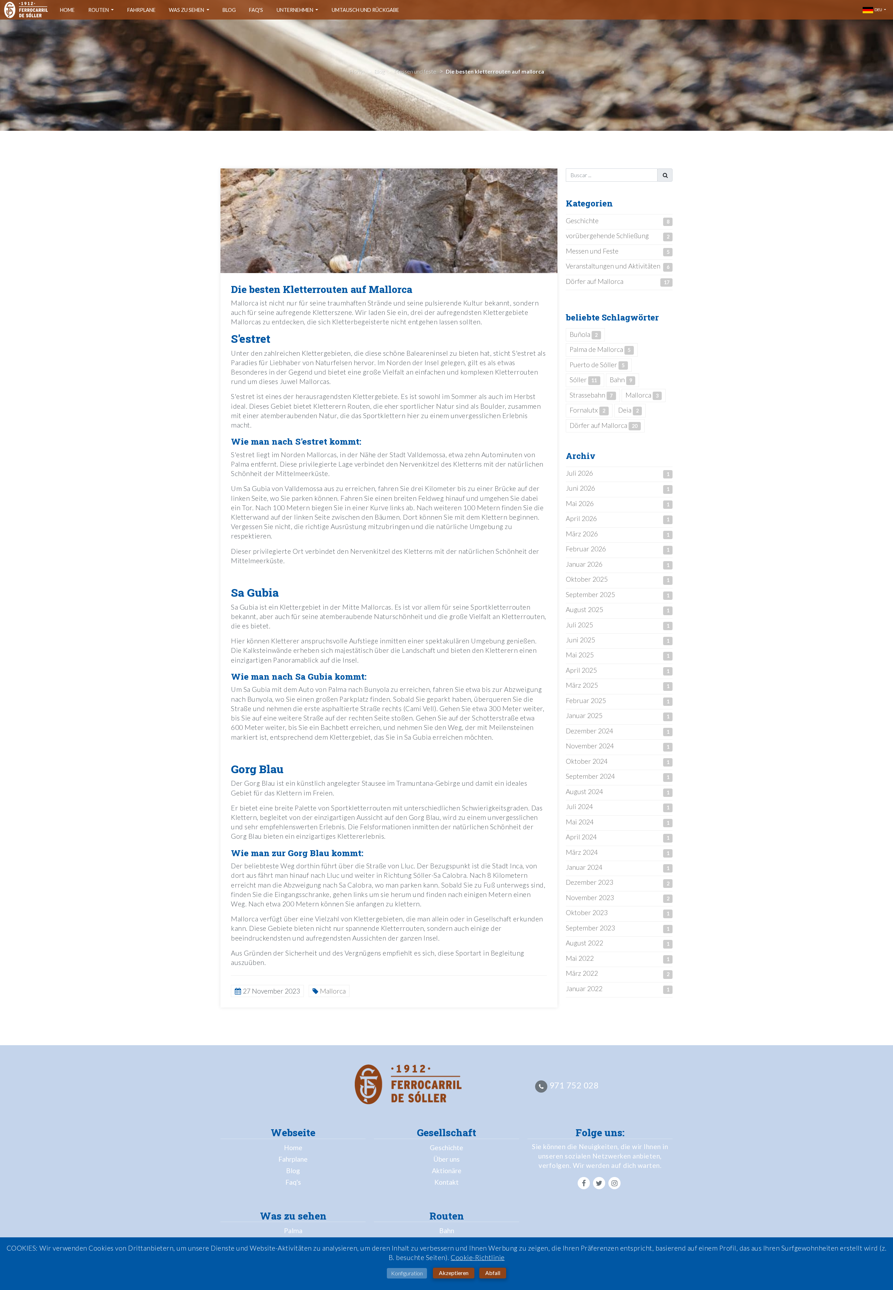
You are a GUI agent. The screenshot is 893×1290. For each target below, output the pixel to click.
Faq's (256, 10)
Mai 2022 (580, 958)
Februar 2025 (586, 700)
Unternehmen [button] (295, 10)
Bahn (621, 380)
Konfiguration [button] (407, 1273)
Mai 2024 (580, 822)
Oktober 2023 (587, 912)
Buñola (584, 334)
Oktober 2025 (587, 579)
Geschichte (582, 221)
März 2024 (582, 852)
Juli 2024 (579, 806)
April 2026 (581, 518)
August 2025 (584, 609)
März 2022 (582, 973)
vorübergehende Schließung (607, 236)
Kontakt (446, 1182)
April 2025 (581, 670)
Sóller (583, 380)
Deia (628, 410)
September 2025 (590, 594)
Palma (293, 1231)
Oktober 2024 (587, 761)
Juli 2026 (579, 473)
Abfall (492, 1272)
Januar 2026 (584, 564)
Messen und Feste (592, 251)
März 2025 (582, 685)
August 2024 (584, 791)
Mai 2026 (580, 503)
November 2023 (590, 897)
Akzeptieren (453, 1272)
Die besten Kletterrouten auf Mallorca (321, 289)
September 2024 (590, 776)
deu (878, 9)
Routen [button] (99, 10)
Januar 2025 (584, 715)
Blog (229, 10)
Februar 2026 (586, 549)
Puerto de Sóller (597, 365)
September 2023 (590, 928)
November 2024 (590, 746)
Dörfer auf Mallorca (594, 281)
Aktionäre (446, 1171)
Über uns (446, 1159)
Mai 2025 (580, 655)
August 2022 (584, 943)
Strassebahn (591, 395)
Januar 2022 (584, 989)
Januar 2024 (584, 867)
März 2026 (582, 534)
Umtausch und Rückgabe (365, 10)
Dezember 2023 (589, 882)
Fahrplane (141, 10)
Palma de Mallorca (600, 349)
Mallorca (642, 395)
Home (67, 10)
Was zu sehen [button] (187, 10)
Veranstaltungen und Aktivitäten (613, 266)
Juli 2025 (579, 625)
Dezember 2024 (589, 731)
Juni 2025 (580, 640)
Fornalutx (587, 410)
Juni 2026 (580, 488)
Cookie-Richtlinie (478, 1257)
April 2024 (581, 837)
